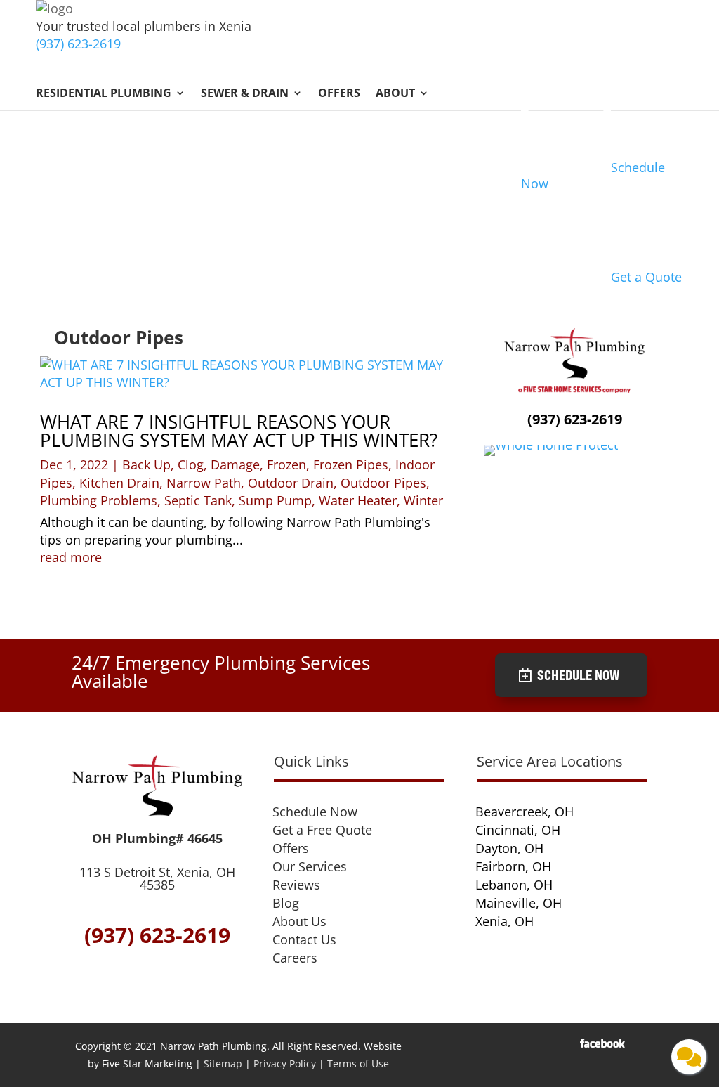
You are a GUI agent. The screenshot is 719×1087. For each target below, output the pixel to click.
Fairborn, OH (513, 866)
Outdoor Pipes (383, 482)
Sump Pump (275, 500)
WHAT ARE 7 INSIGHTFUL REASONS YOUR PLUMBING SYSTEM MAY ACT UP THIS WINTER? (238, 431)
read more (71, 557)
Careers (294, 957)
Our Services (309, 866)
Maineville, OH (518, 902)
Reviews (296, 884)
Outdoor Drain (291, 482)
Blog (285, 902)
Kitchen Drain (119, 482)
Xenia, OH (504, 921)
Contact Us (304, 939)
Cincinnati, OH (517, 829)
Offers (339, 94)
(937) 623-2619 (78, 43)
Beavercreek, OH (524, 811)
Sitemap (223, 1063)
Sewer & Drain (245, 94)
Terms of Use (358, 1063)
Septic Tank (198, 500)
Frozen (286, 464)
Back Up (146, 464)
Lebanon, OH (514, 884)
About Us (299, 921)
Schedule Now (578, 675)
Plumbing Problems (98, 500)
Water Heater (358, 500)
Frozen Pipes (350, 464)
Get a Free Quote (322, 829)
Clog (191, 464)
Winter (423, 500)
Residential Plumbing (103, 94)
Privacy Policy (284, 1063)
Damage (235, 464)
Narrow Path (203, 482)
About (395, 94)
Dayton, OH (509, 848)
